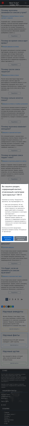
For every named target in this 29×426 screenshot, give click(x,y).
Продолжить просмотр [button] (8, 238)
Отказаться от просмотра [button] (20, 238)
